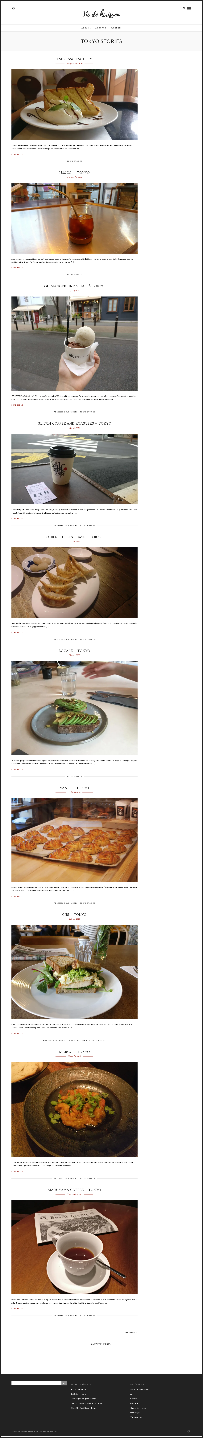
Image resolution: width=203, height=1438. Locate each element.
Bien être (134, 1403)
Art (131, 1394)
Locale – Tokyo (74, 651)
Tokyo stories (74, 161)
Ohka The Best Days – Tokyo (74, 537)
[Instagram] (13, 8)
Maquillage (135, 1412)
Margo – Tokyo (74, 1052)
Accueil (86, 28)
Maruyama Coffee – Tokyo (74, 1190)
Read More (17, 154)
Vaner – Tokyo (74, 788)
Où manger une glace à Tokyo (74, 286)
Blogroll (116, 28)
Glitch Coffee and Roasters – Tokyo (74, 423)
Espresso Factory (74, 59)
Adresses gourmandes (65, 412)
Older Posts (129, 1332)
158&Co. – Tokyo (74, 173)
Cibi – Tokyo (74, 915)
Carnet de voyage (78, 1040)
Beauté (133, 1398)
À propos (100, 28)
